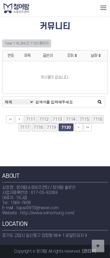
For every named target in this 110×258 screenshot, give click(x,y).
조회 (71, 55)
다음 (79, 127)
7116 (97, 119)
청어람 (27, 8)
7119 (51, 127)
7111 (30, 119)
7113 (57, 119)
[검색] (99, 102)
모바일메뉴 (103, 8)
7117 (24, 127)
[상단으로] (98, 246)
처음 (10, 119)
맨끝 (88, 127)
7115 (84, 119)
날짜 (95, 55)
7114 (70, 119)
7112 (44, 119)
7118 (38, 127)
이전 (19, 119)
